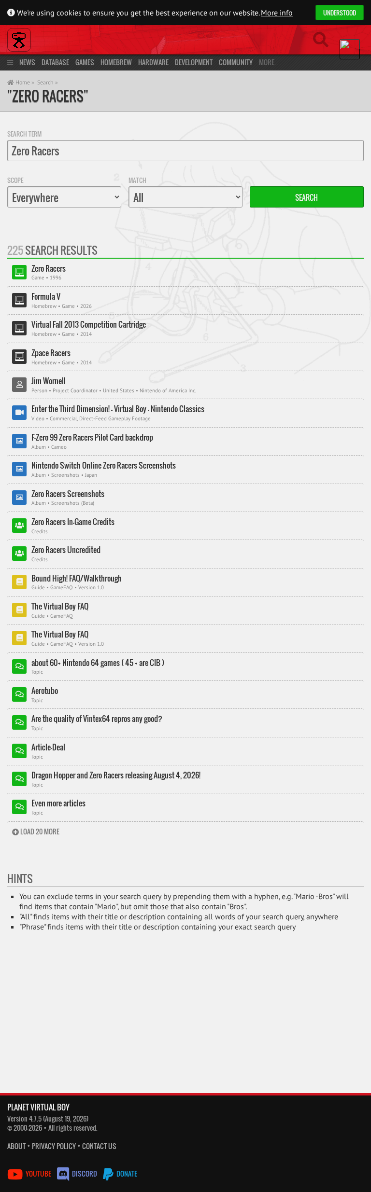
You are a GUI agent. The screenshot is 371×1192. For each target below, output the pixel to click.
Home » (24, 82)
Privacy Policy (54, 1146)
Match (137, 180)
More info (277, 12)
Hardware (153, 62)
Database (55, 62)
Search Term (24, 134)
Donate (126, 1173)
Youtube (38, 1173)
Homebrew (116, 62)
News (27, 62)
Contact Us (99, 1146)
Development (194, 62)
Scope (15, 180)
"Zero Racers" (47, 96)
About (16, 1146)
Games (84, 62)
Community (236, 62)
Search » (47, 82)
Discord (85, 1173)
